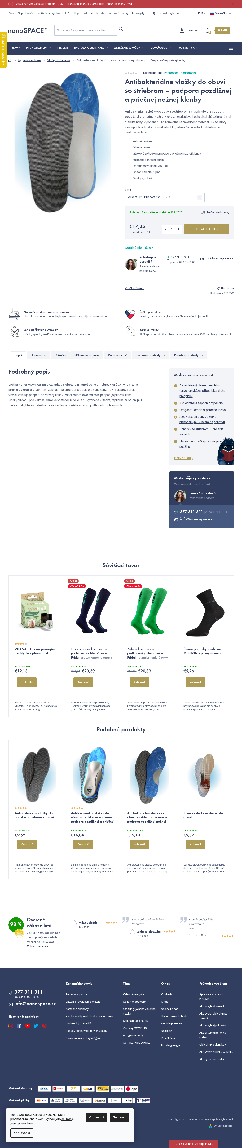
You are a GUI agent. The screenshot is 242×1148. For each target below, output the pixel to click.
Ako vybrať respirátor (212, 1059)
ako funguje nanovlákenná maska (139, 1011)
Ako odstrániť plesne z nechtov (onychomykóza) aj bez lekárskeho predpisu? (202, 391)
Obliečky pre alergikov (212, 1044)
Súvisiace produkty (148, 355)
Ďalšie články (183, 458)
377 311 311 (180, 257)
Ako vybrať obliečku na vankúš (213, 1016)
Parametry (115, 355)
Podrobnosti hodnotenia (180, 72)
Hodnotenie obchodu (93, 13)
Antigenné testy (133, 1035)
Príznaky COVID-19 (135, 1028)
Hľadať (120, 29)
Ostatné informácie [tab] (86, 355)
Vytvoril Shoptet (223, 1125)
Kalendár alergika (133, 994)
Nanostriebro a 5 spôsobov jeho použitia (200, 444)
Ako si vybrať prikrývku (212, 1025)
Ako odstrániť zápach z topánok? (201, 403)
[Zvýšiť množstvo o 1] (179, 229)
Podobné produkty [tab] (186, 355)
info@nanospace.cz (219, 258)
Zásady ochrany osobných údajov (86, 1030)
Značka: (134, 288)
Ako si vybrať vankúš (211, 1006)
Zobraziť (83, 682)
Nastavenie (22, 1133)
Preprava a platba (76, 994)
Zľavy (11, 13)
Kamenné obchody (77, 1009)
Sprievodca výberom (168, 13)
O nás (67, 13)
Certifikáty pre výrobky (48, 13)
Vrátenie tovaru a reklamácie (83, 1001)
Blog (76, 13)
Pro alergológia (170, 1045)
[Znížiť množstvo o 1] (165, 229)
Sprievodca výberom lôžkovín (211, 997)
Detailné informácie (138, 247)
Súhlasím (119, 1117)
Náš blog (166, 1030)
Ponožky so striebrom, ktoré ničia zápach (201, 431)
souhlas (66, 1119)
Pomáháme (168, 1038)
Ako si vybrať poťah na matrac (212, 1035)
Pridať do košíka (207, 229)
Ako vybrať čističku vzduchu (216, 1052)
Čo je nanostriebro (134, 1001)
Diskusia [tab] (60, 355)
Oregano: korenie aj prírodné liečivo (202, 410)
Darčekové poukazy (118, 13)
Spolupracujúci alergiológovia (84, 1038)
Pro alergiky (138, 13)
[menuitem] (15, 48)
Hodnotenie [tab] (38, 355)
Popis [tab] (18, 355)
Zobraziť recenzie (37, 946)
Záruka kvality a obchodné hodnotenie (89, 1016)
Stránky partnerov (172, 1023)
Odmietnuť (96, 1117)
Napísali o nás (25, 13)
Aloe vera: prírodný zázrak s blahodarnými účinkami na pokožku (202, 419)
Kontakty (167, 994)
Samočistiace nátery (135, 1021)
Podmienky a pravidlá (78, 1023)
